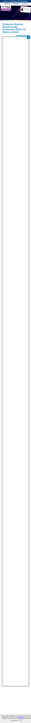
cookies (21, 718)
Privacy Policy (20, 717)
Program (7, 3)
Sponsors (15, 3)
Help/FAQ (24, 3)
